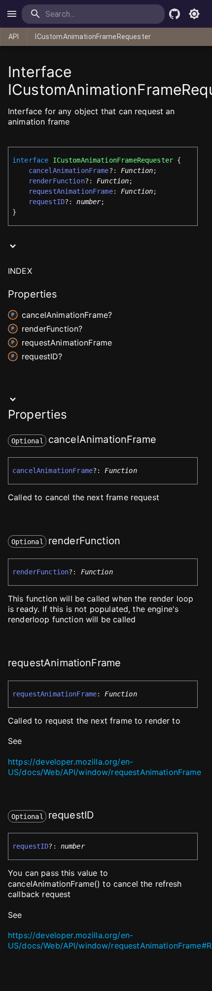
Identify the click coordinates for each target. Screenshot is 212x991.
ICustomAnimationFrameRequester (93, 37)
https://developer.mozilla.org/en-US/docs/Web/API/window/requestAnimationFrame (105, 767)
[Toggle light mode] (194, 14)
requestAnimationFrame (71, 191)
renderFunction (57, 181)
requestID (47, 202)
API (13, 37)
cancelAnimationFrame (69, 170)
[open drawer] (12, 14)
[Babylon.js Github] (174, 14)
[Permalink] (163, 440)
